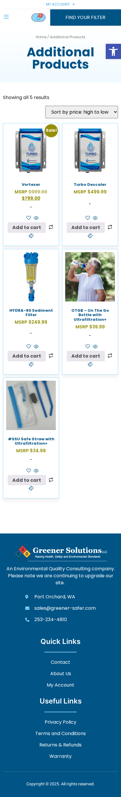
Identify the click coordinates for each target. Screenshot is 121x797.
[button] (113, 51)
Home (41, 36)
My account (58, 4)
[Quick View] (35, 218)
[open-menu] (6, 18)
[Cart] (38, 17)
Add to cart (26, 227)
